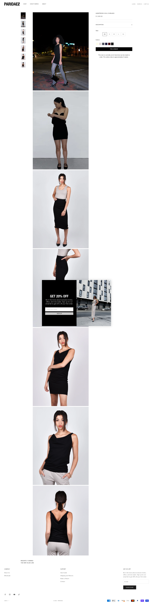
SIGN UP (59, 313)
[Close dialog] (109, 282)
